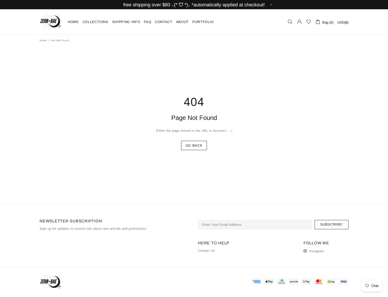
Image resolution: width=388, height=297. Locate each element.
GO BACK (194, 145)
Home (43, 40)
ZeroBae (50, 22)
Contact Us (206, 251)
